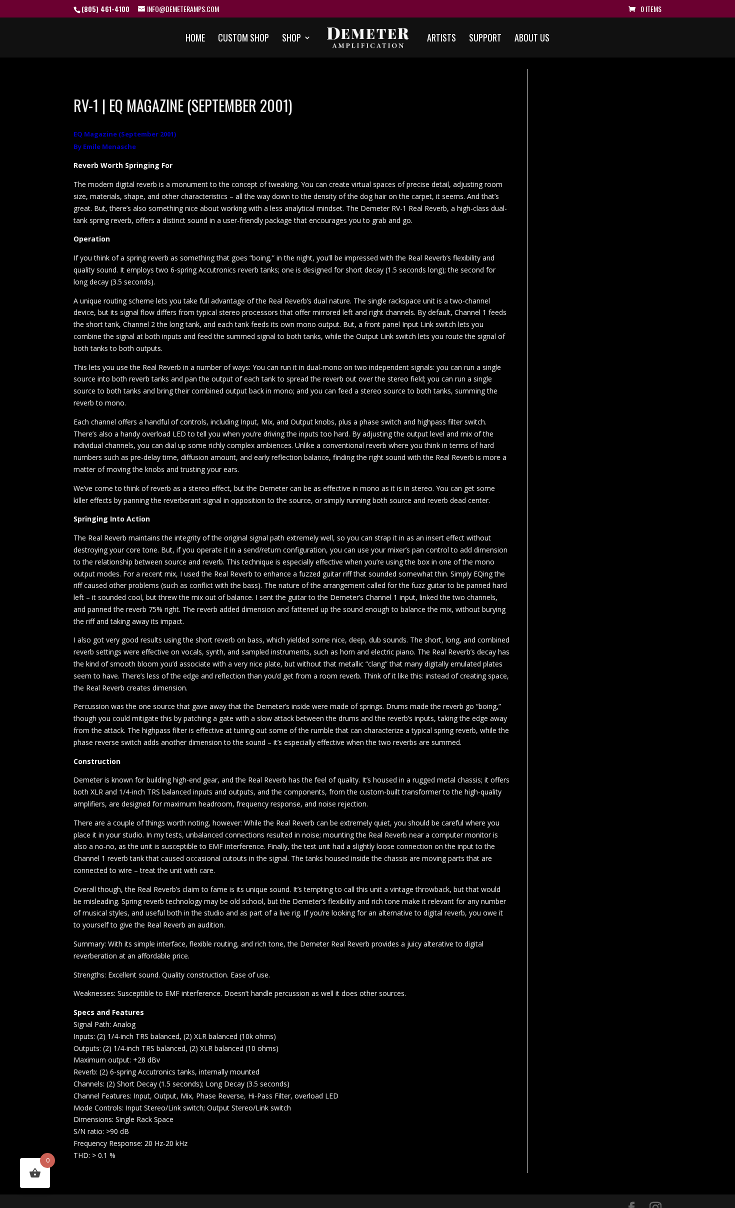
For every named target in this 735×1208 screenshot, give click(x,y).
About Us (532, 39)
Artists (441, 39)
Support (485, 39)
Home (195, 39)
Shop (291, 39)
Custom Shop (243, 39)
